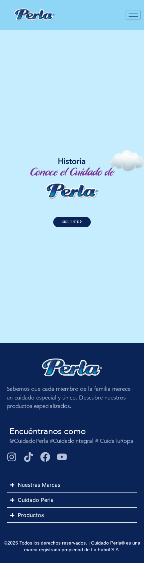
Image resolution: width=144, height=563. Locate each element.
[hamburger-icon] (133, 15)
